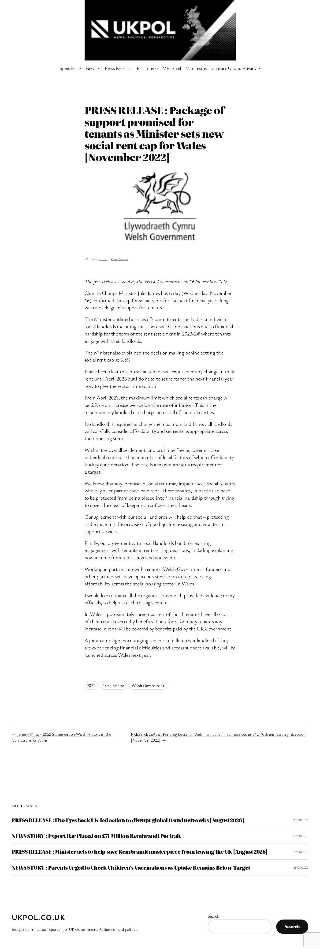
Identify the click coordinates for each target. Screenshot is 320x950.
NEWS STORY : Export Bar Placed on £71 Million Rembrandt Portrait (96, 836)
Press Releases (119, 259)
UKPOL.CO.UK (38, 917)
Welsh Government (148, 685)
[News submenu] (99, 68)
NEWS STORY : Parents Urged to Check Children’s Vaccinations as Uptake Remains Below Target (131, 867)
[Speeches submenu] (79, 68)
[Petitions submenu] (156, 68)
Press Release (113, 685)
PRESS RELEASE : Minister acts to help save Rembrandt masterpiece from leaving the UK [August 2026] (139, 851)
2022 (91, 685)
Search (213, 916)
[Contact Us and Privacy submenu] (258, 68)
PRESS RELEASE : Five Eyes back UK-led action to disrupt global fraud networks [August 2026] (128, 820)
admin (103, 259)
